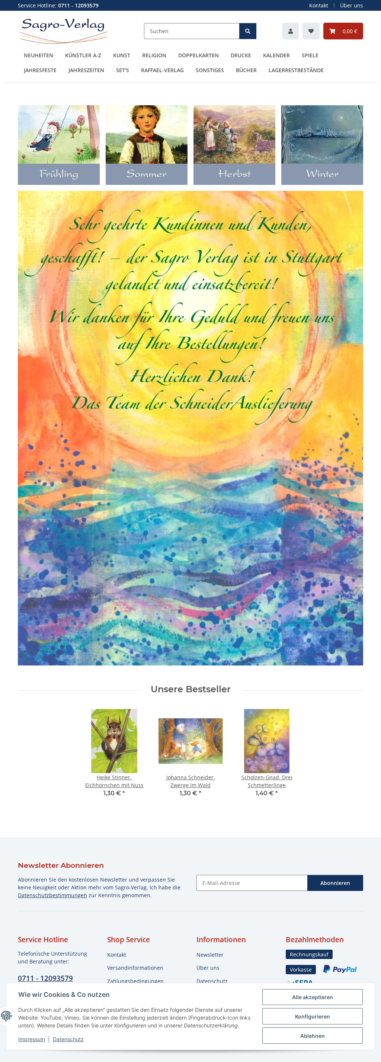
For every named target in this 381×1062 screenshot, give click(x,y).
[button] (290, 31)
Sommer (147, 174)
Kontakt (318, 5)
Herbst (234, 174)
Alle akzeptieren (312, 997)
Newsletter (210, 954)
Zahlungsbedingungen (135, 981)
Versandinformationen (135, 967)
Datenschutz (68, 1039)
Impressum (31, 1039)
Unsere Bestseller (191, 689)
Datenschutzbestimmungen (52, 895)
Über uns (351, 5)
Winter (322, 174)
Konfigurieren (312, 1016)
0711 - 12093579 (45, 978)
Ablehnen (312, 1036)
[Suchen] (247, 31)
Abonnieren (335, 882)
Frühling (59, 174)
